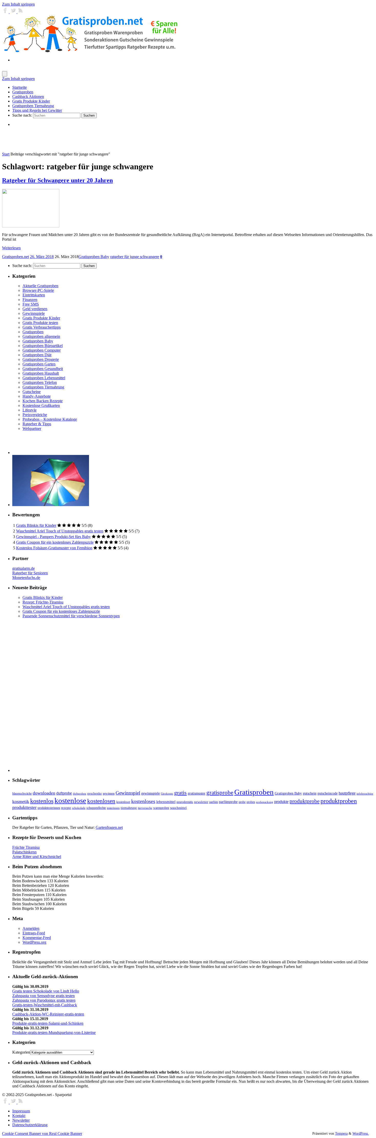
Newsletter (21, 1120)
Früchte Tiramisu (26, 847)
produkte (281, 801)
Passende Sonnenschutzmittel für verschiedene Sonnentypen (71, 616)
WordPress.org (34, 942)
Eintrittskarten (34, 295)
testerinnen (113, 808)
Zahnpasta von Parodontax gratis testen (43, 1000)
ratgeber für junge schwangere (134, 256)
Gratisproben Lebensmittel (44, 378)
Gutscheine (32, 391)
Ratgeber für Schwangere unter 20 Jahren (57, 180)
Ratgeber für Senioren (30, 573)
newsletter (201, 802)
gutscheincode (327, 793)
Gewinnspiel (128, 793)
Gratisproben (33, 332)
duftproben (79, 793)
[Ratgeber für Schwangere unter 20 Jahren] (30, 226)
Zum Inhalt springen (18, 4)
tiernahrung (129, 808)
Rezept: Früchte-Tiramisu (43, 602)
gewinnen (109, 793)
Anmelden (31, 928)
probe (242, 802)
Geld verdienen (35, 309)
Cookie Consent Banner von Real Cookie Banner (42, 1133)
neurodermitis (184, 802)
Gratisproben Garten (39, 364)
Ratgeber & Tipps (37, 424)
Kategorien (21, 1052)
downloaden (44, 793)
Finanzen (30, 299)
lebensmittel (165, 802)
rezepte (66, 808)
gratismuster (196, 793)
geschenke (94, 793)
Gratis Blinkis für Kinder (36, 525)
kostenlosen (101, 801)
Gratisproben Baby (94, 256)
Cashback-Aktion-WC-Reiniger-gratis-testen (48, 1014)
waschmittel (178, 808)
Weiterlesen (11, 248)
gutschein (309, 793)
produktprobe (304, 801)
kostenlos (41, 800)
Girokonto (167, 793)
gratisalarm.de (23, 568)
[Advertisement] (72, 139)
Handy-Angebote (37, 396)
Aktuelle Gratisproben (40, 286)
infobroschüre (365, 793)
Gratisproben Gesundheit (43, 368)
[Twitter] (13, 12)
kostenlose (70, 800)
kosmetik (20, 801)
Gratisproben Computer (42, 350)
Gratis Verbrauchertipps (42, 327)
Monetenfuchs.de (26, 577)
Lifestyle (30, 410)
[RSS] (20, 12)
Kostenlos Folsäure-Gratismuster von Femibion (54, 548)
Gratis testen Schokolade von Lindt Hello (45, 991)
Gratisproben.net (15, 256)
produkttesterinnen (49, 808)
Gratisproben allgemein (41, 336)
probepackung (264, 802)
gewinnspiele (150, 793)
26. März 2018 (42, 256)
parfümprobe (228, 802)
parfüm (213, 802)
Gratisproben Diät (37, 355)
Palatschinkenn (24, 852)
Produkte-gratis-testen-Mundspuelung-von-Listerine (54, 1032)
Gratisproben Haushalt (41, 373)
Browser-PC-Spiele (38, 290)
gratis (180, 792)
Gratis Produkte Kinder (41, 318)
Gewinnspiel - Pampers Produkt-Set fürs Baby (53, 536)
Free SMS (31, 304)
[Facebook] (6, 12)
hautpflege (347, 793)
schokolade (78, 808)
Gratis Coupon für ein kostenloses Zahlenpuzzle (55, 542)
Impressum (21, 1111)
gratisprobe (219, 792)
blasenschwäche (22, 793)
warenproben (161, 808)
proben (251, 802)
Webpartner (32, 428)
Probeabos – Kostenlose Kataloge (50, 419)
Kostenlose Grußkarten (41, 405)
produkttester (24, 807)
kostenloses (143, 801)
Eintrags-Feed (34, 933)
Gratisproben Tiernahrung (43, 387)
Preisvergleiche (35, 414)
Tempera (341, 1133)
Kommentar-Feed (37, 937)
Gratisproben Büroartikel (43, 345)
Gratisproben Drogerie (41, 359)
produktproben (338, 800)
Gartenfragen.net (109, 827)
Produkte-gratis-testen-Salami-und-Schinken (47, 1023)
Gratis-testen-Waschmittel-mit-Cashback (44, 1005)
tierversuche (145, 808)
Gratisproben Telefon (40, 382)
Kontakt (18, 1115)
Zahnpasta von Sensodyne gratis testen (43, 996)
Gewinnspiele (34, 313)
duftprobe (64, 793)
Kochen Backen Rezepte (43, 401)
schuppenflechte (96, 808)
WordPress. (360, 1133)
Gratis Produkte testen (40, 322)
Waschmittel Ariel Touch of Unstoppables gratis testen (59, 531)
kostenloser (123, 802)
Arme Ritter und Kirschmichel (36, 856)
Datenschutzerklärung (30, 1125)
